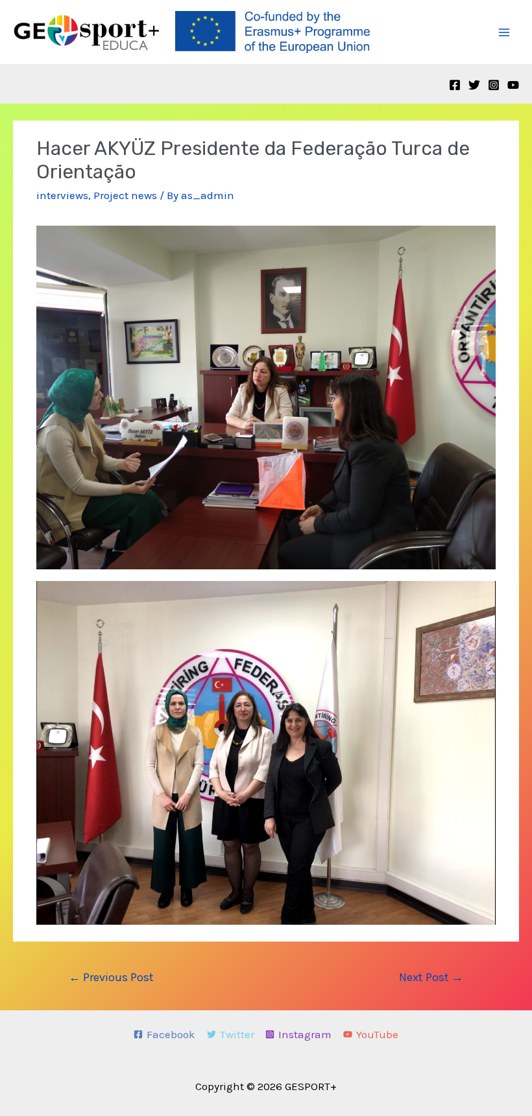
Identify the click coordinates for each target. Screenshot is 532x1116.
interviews (62, 195)
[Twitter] (474, 85)
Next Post (431, 977)
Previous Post (111, 977)
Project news (125, 195)
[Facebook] (455, 85)
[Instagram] (494, 85)
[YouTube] (513, 85)
